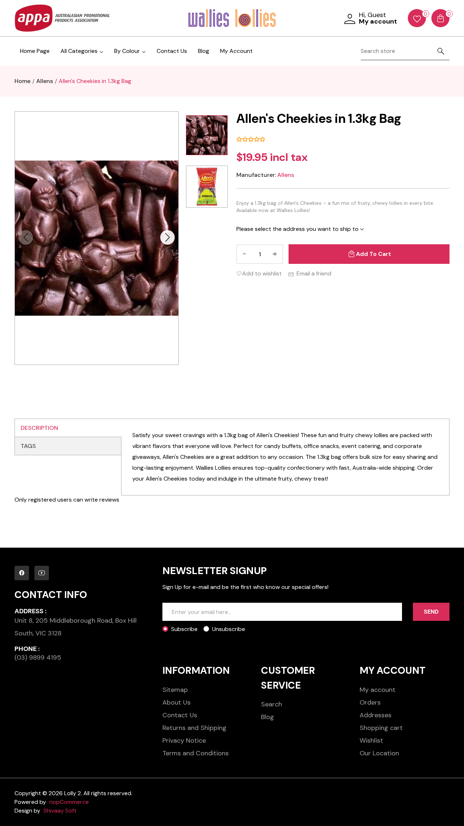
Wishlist (371, 740)
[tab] (68, 428)
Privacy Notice (184, 740)
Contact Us (172, 51)
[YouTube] (41, 573)
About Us (176, 702)
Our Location (379, 753)
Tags (28, 446)
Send (431, 611)
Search (271, 704)
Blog (203, 51)
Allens (285, 175)
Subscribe (184, 629)
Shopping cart (381, 727)
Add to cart (373, 254)
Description (39, 428)
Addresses (376, 715)
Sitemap (175, 689)
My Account (236, 51)
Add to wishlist (262, 273)
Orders (370, 702)
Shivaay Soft (60, 810)
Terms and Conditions (195, 753)
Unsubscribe (228, 629)
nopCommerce (69, 802)
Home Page (35, 51)
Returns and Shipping (194, 727)
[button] (167, 237)
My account (377, 689)
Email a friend (314, 273)
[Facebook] (21, 573)
